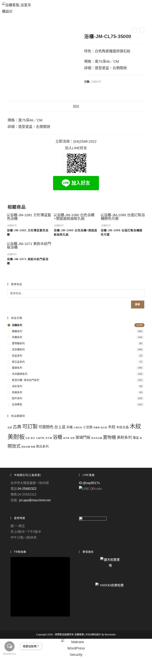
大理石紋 (77, 427)
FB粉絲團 (20, 551)
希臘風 (96, 427)
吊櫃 (69, 427)
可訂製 (30, 426)
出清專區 (17, 404)
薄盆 (136, 437)
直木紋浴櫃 (96, 438)
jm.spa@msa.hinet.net (34, 500)
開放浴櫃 (25, 447)
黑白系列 (42, 446)
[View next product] (141, 30)
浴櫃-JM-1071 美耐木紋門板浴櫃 (27, 261)
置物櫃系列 (18, 343)
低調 (10, 427)
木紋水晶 (122, 427)
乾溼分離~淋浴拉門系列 (25, 379)
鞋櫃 (33, 447)
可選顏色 (45, 427)
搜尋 (137, 304)
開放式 (14, 446)
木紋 (111, 427)
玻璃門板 (82, 437)
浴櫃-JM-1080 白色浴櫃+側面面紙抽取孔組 (75, 232)
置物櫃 (109, 437)
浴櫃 (57, 437)
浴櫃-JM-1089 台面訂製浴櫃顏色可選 (121, 232)
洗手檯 (48, 438)
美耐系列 (124, 437)
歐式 (33, 438)
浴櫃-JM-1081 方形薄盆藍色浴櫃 (27, 232)
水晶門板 (40, 438)
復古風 (104, 427)
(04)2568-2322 (85, 141)
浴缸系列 (17, 386)
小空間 (87, 427)
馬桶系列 (17, 392)
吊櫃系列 (17, 337)
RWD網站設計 (93, 634)
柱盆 (28, 438)
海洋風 (66, 438)
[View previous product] (134, 30)
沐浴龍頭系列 (19, 373)
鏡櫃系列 (17, 331)
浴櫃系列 (96, 81)
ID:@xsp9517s (89, 483)
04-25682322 (27, 488)
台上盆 (60, 427)
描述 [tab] (76, 106)
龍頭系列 (17, 367)
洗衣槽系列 (18, 349)
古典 (17, 426)
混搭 (72, 438)
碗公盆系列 (18, 361)
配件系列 (17, 398)
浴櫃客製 (79, 634)
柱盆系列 (17, 355)
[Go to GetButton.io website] (9, 654)
